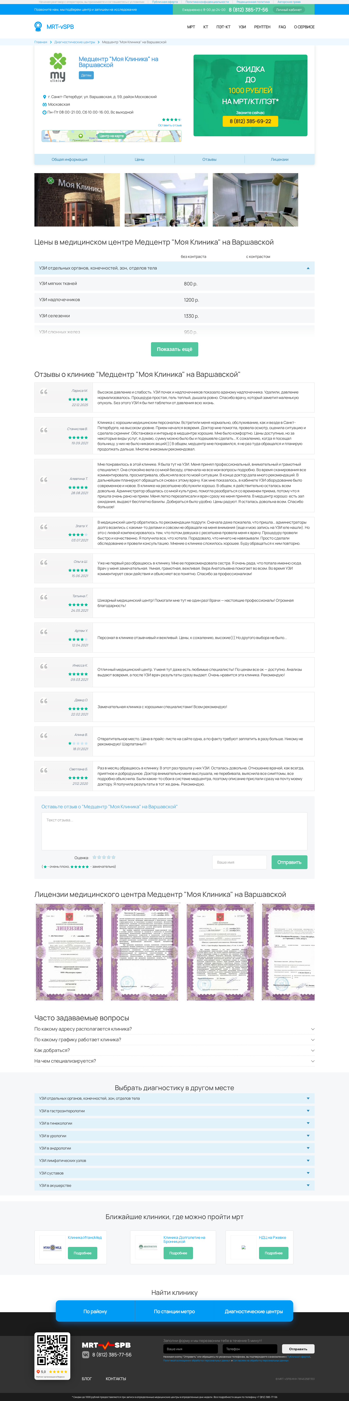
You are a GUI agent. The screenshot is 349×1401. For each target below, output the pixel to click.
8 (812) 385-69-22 (250, 121)
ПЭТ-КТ (224, 26)
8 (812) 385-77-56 (248, 9)
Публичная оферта (165, 2)
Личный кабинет (289, 9)
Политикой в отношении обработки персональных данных (196, 1360)
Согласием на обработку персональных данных (260, 1360)
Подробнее (82, 1253)
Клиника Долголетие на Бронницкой (184, 1239)
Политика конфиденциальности (207, 2)
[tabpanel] (79, 200)
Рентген (262, 26)
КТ (205, 26)
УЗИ (242, 26)
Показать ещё (174, 349)
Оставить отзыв (170, 125)
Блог (87, 1378)
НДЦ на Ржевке (272, 1237)
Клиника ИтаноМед (85, 1237)
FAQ (282, 26)
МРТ (191, 26)
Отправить (290, 862)
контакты (116, 1378)
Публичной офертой (298, 1356)
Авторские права (289, 2)
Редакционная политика (253, 2)
